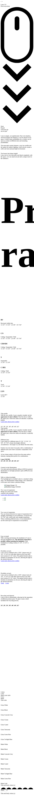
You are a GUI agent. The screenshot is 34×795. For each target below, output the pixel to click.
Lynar (7, 583)
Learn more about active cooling (10, 422)
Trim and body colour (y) (8, 785)
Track (2, 583)
